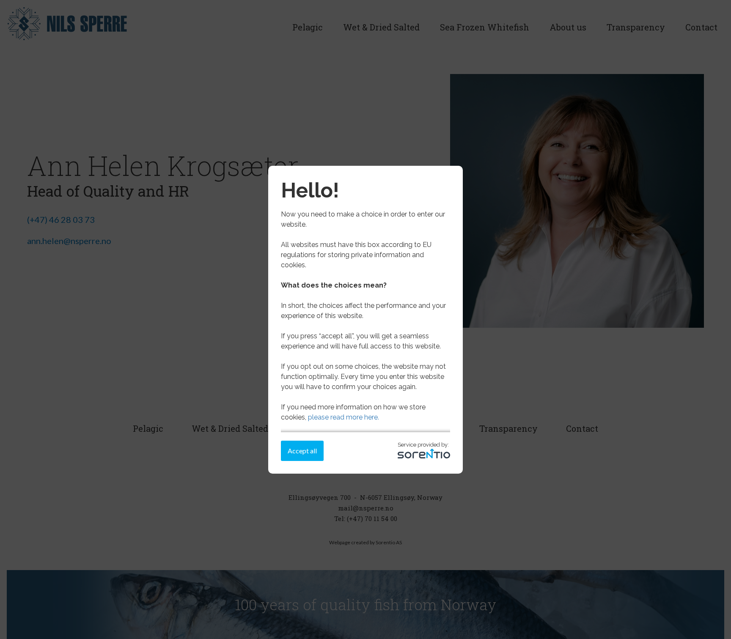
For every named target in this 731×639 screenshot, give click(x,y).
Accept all (302, 451)
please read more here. (343, 417)
